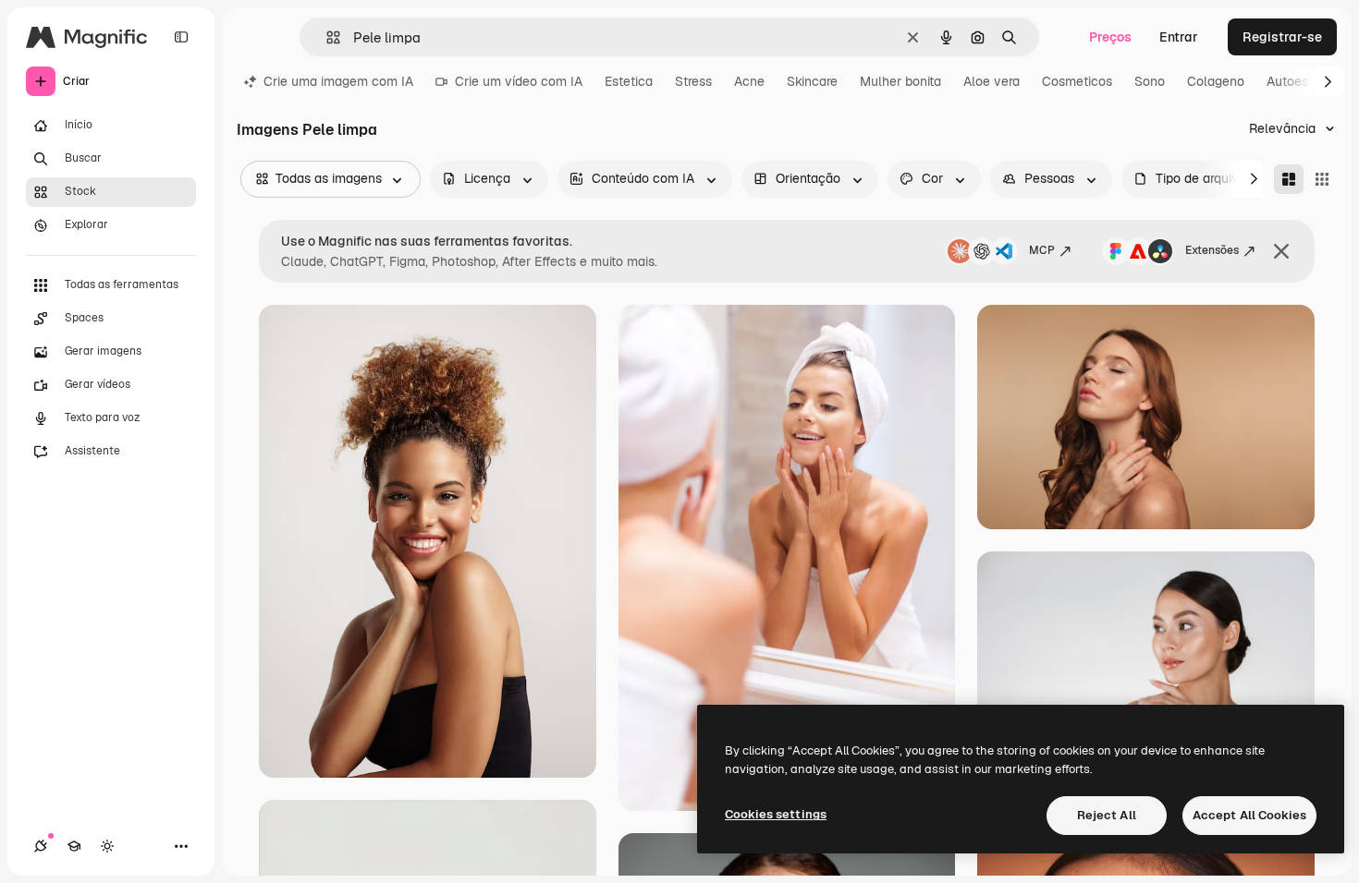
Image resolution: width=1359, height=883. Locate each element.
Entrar (1178, 37)
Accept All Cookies (1249, 815)
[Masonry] (1289, 179)
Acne (749, 81)
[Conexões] (40, 846)
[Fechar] (1281, 251)
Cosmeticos (1077, 81)
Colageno (1215, 81)
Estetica (629, 81)
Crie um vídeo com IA (518, 81)
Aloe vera (991, 81)
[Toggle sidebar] (181, 37)
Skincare (812, 81)
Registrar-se (1282, 37)
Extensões (1212, 250)
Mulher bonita (900, 81)
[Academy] (74, 846)
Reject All (1106, 815)
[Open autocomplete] (325, 37)
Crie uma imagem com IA (338, 81)
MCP (1042, 250)
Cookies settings (775, 814)
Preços (1110, 37)
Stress (693, 81)
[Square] (1322, 179)
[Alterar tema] (107, 846)
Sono (1149, 81)
